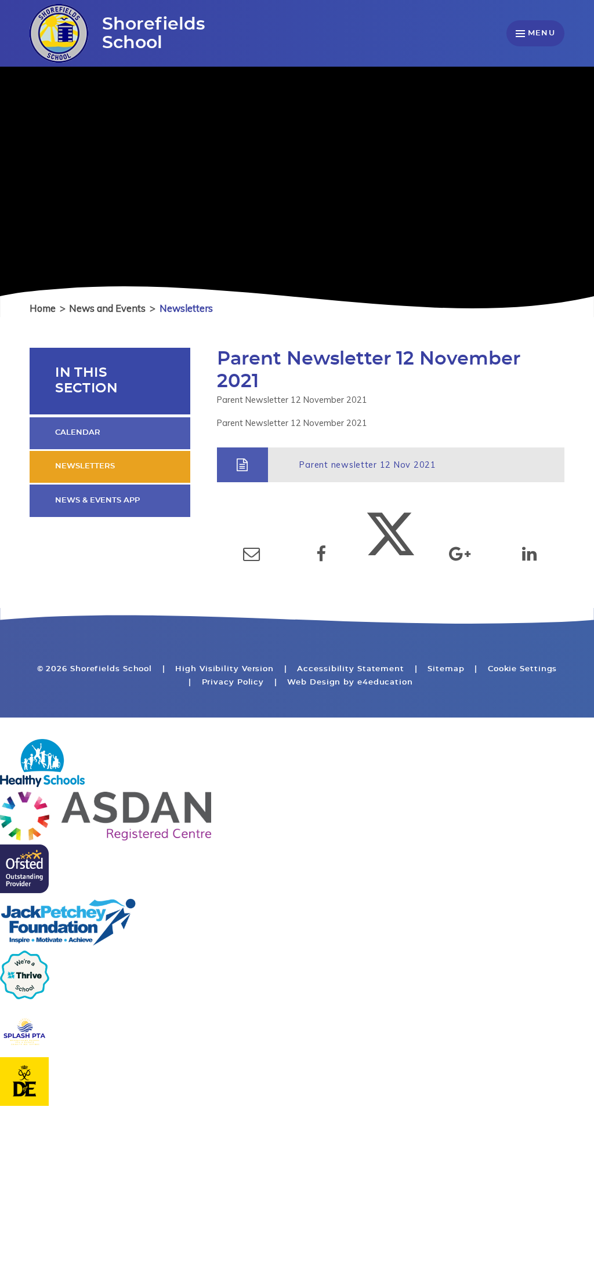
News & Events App (97, 500)
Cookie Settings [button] (522, 669)
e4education (385, 682)
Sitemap (446, 669)
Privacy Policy (233, 682)
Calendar (77, 432)
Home (43, 308)
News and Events (107, 308)
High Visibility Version (224, 669)
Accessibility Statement (350, 669)
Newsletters (186, 308)
